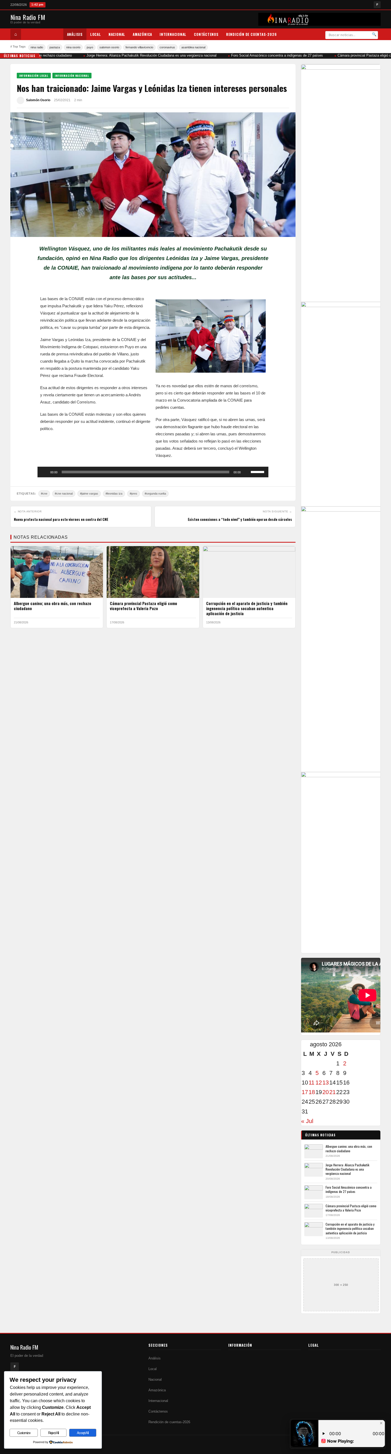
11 (311, 1082)
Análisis (75, 34)
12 (318, 1082)
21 (332, 1092)
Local (95, 34)
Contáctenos (206, 34)
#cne (44, 493)
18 (312, 1092)
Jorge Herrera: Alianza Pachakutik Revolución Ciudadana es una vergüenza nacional (145, 55)
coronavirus (167, 47)
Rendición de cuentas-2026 (251, 34)
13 (325, 1082)
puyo (90, 47)
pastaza (54, 47)
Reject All (53, 1433)
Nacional (117, 34)
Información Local (33, 76)
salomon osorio (109, 47)
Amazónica (142, 34)
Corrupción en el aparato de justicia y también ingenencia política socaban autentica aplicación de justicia (247, 608)
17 (305, 1092)
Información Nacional (72, 76)
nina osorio (73, 47)
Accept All (83, 1433)
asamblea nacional (193, 47)
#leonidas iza (114, 493)
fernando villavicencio (139, 47)
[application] (153, 472)
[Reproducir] (44, 472)
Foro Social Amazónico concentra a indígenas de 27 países (270, 55)
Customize (23, 1433)
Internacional (173, 34)
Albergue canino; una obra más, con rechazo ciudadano (52, 606)
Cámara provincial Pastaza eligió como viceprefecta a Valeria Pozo (143, 606)
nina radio (37, 47)
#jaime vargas (89, 493)
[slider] (258, 471)
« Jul (307, 1121)
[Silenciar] (246, 472)
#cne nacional (64, 493)
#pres (133, 493)
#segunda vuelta (155, 493)
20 (325, 1092)
